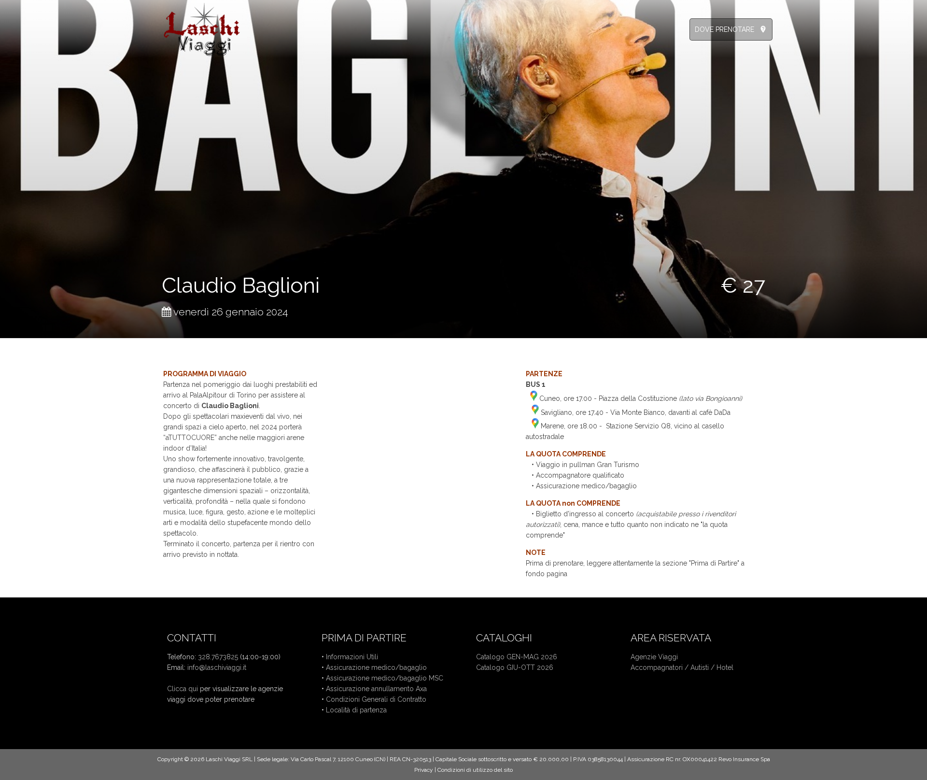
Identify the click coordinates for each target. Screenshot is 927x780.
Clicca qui (182, 689)
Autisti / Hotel (711, 667)
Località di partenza (356, 710)
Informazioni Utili (352, 657)
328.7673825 (218, 657)
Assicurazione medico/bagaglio (376, 667)
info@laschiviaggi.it (216, 667)
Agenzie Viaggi (654, 657)
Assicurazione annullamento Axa (376, 689)
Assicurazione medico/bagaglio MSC (384, 678)
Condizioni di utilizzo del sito (475, 769)
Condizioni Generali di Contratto (376, 699)
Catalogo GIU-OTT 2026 (514, 667)
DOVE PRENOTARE (724, 29)
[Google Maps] (533, 398)
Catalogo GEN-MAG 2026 (516, 657)
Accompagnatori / (660, 667)
